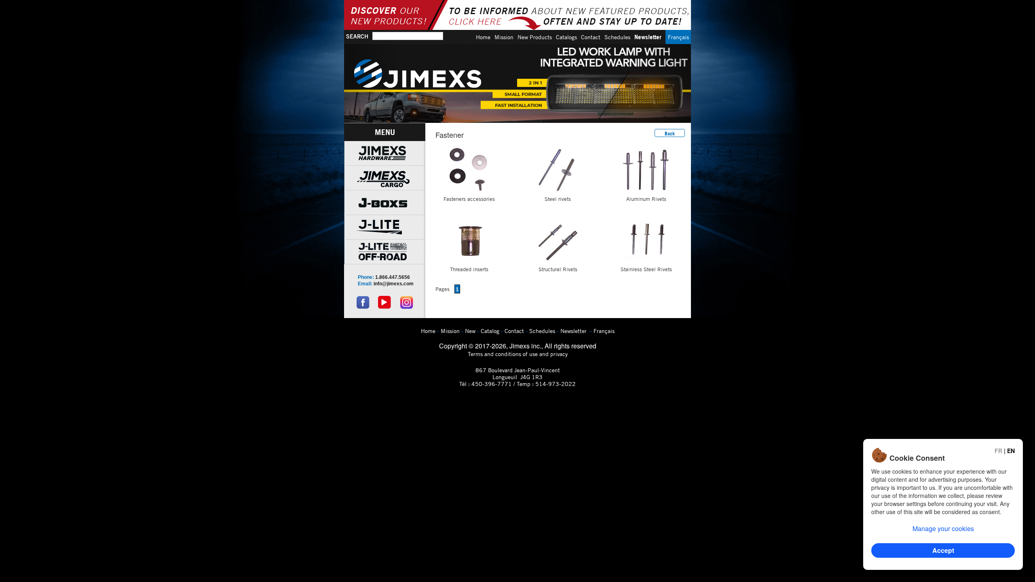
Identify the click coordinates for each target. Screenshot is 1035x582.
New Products (535, 37)
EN (1011, 451)
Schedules (617, 37)
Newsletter (647, 37)
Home (483, 37)
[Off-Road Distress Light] (517, 83)
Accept (943, 550)
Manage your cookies (943, 528)
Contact (590, 37)
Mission (503, 37)
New (470, 330)
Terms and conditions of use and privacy (518, 353)
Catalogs (566, 37)
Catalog (490, 330)
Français (678, 37)
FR (998, 451)
